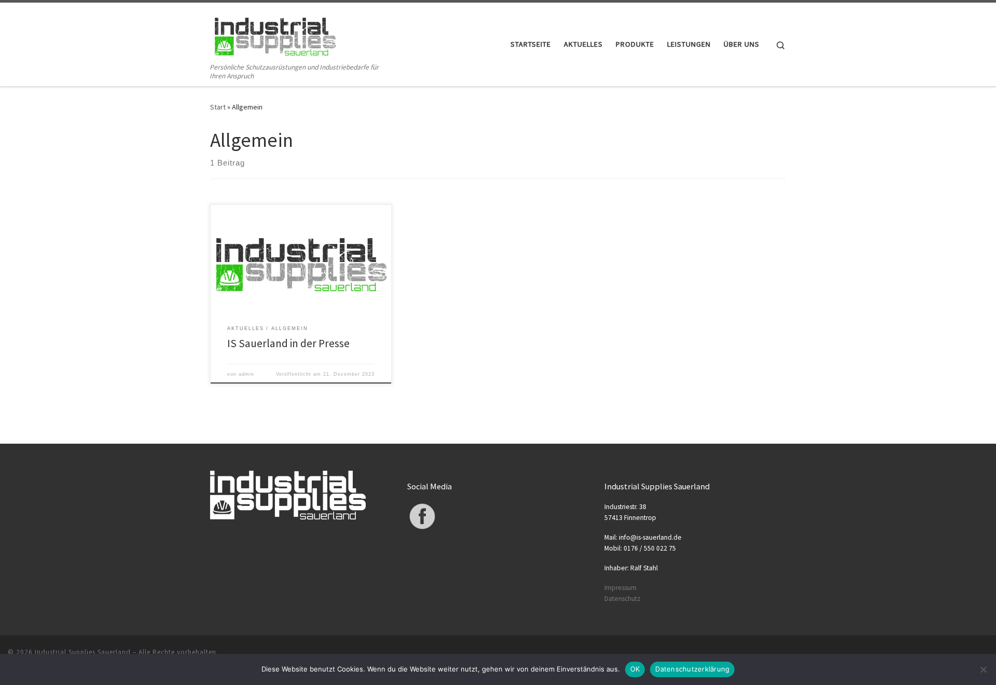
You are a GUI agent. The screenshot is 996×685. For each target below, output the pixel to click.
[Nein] (983, 669)
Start (218, 107)
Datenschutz (622, 598)
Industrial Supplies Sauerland (83, 652)
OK (635, 669)
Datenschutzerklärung (692, 669)
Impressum (620, 587)
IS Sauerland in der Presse (288, 343)
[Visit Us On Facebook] (422, 516)
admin (246, 374)
